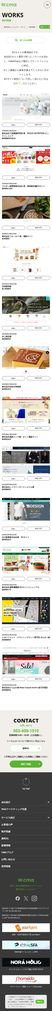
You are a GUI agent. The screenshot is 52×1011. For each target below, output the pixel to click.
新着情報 (5, 845)
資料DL (26, 748)
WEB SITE (38, 125)
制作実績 (32, 27)
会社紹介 (5, 802)
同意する (40, 1001)
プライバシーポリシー (18, 1006)
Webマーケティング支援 (14, 809)
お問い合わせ (8, 859)
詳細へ (13, 125)
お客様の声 (7, 824)
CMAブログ (7, 852)
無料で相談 (26, 764)
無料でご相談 (20, 83)
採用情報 (5, 866)
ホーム (14, 27)
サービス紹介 (8, 817)
